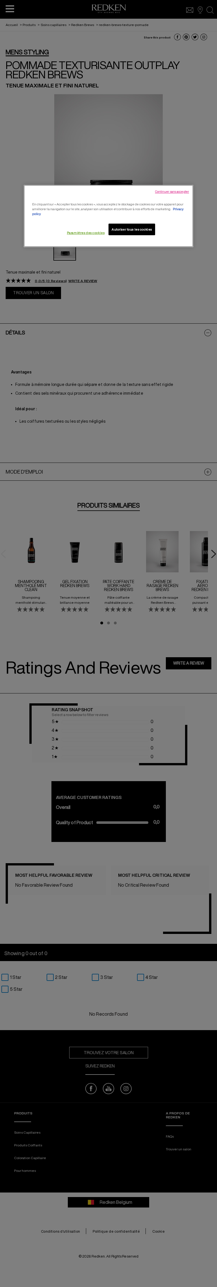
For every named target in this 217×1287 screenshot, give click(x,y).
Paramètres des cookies (86, 232)
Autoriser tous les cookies (132, 229)
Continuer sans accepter (172, 191)
